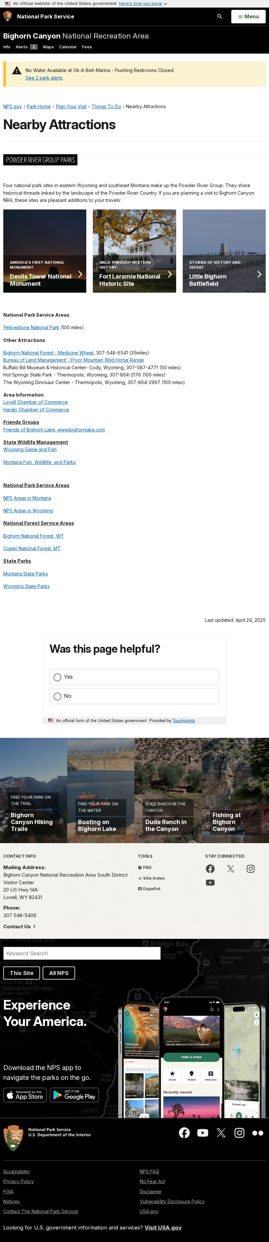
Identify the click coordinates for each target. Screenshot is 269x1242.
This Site (21, 973)
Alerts (25, 46)
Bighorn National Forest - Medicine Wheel (48, 352)
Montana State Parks (25, 573)
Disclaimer (151, 1191)
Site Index (153, 878)
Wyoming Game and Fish (30, 449)
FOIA (8, 1191)
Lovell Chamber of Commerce (35, 402)
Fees (87, 46)
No (68, 696)
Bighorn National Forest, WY (33, 536)
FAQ (147, 867)
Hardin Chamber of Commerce (36, 409)
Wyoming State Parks (26, 586)
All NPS (59, 973)
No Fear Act (152, 1181)
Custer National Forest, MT (32, 548)
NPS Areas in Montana (27, 498)
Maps (48, 46)
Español (151, 888)
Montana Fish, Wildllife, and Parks (39, 462)
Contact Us (17, 926)
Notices (11, 1201)
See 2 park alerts (44, 78)
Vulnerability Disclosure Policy (172, 1201)
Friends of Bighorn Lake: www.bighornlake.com (54, 429)
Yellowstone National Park (31, 327)
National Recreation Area (76, 35)
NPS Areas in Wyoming (28, 510)
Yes (68, 676)
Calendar (68, 46)
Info (6, 46)
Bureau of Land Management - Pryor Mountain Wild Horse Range (73, 360)
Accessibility (16, 1171)
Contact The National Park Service (40, 1211)
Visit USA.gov (163, 1227)
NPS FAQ (149, 1171)
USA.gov (149, 1211)
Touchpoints (184, 720)
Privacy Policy (18, 1181)
